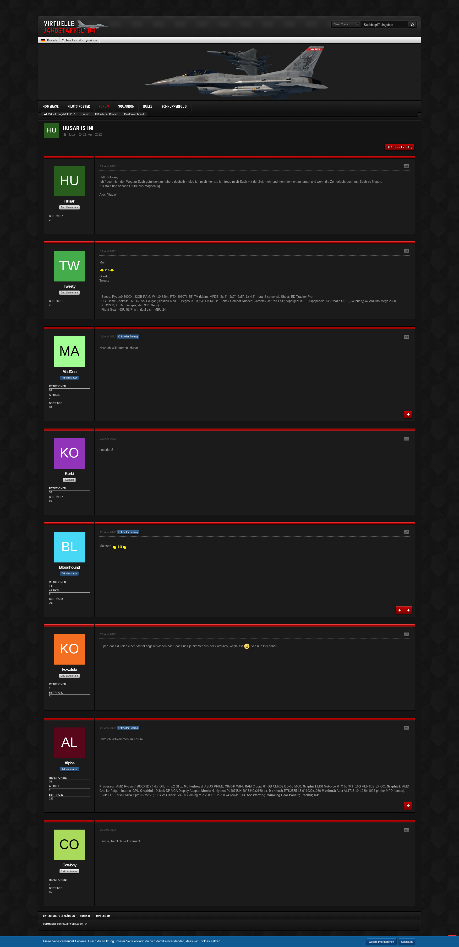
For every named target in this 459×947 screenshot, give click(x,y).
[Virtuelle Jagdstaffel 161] (229, 26)
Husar (72, 134)
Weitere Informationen (381, 941)
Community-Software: (65, 924)
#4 (406, 438)
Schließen (407, 941)
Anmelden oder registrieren (81, 40)
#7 (406, 728)
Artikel (54, 394)
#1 (406, 166)
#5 (406, 532)
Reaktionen (57, 386)
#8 (406, 830)
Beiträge (55, 216)
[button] (49, 40)
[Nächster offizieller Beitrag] (408, 414)
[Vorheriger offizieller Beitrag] (400, 610)
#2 (406, 251)
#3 (406, 336)
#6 (406, 634)
